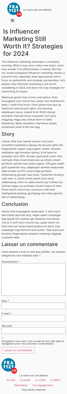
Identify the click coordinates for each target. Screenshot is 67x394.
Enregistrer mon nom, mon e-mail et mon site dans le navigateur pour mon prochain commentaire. (33, 342)
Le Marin (55, 379)
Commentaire (10, 261)
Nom (5, 301)
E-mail (6, 313)
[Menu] (12, 20)
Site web (7, 326)
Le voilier (40, 379)
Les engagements (42, 385)
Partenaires (21, 385)
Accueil (11, 379)
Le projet (25, 379)
